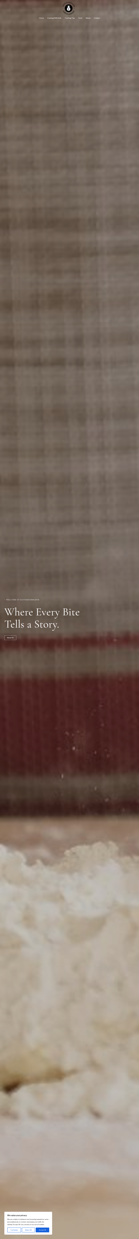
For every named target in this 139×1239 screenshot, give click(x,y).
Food (80, 18)
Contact (97, 18)
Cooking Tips (70, 18)
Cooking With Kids (54, 18)
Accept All (42, 1230)
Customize (14, 1230)
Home (41, 18)
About (88, 18)
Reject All (28, 1230)
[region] (28, 1223)
